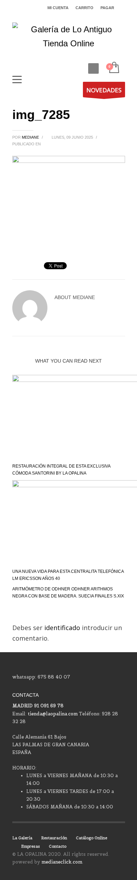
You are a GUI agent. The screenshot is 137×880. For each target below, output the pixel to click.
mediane (31, 137)
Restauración (54, 837)
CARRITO (84, 8)
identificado (63, 627)
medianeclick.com (61, 862)
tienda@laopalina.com (53, 714)
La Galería (22, 837)
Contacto (57, 846)
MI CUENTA (57, 8)
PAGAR (107, 8)
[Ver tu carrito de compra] (114, 68)
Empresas (30, 846)
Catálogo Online (91, 837)
